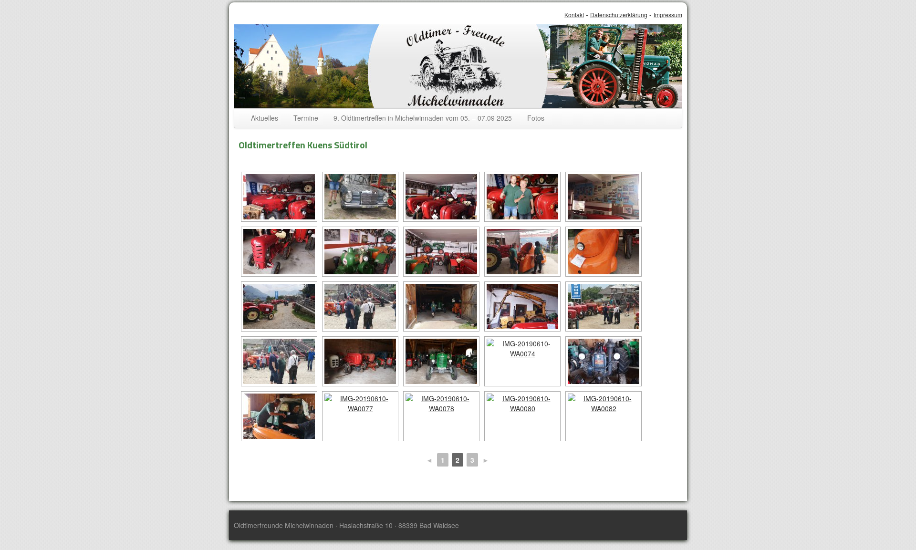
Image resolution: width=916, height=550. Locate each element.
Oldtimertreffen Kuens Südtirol (303, 144)
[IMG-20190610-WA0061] (279, 251)
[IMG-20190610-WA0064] (522, 251)
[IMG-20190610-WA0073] (441, 361)
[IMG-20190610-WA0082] (603, 416)
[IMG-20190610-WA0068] (441, 306)
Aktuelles (264, 118)
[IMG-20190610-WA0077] (360, 416)
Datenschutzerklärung (618, 14)
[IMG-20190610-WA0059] (522, 196)
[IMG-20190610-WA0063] (441, 251)
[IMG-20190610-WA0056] (441, 196)
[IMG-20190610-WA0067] (360, 306)
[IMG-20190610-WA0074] (522, 361)
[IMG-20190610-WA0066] (279, 306)
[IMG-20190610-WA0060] (603, 196)
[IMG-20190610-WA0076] (279, 416)
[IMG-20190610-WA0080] (522, 416)
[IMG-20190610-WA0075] (603, 361)
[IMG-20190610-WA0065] (603, 251)
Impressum (668, 14)
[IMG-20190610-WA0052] (279, 196)
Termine (305, 118)
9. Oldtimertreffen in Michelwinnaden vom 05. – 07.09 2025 (422, 118)
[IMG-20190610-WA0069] (522, 306)
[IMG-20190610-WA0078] (441, 416)
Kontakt (574, 14)
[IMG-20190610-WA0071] (279, 361)
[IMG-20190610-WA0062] (360, 251)
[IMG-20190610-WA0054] (360, 196)
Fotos (535, 118)
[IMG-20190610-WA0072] (360, 361)
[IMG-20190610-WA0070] (603, 306)
